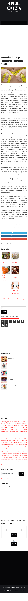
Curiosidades (23, 429)
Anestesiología (4, 455)
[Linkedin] (3, 325)
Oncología (9, 423)
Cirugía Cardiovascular (5, 461)
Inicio (15, 298)
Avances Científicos (7, 425)
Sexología (10, 453)
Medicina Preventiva (7, 243)
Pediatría (14, 433)
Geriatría (14, 453)
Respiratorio (3, 464)
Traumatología (4, 448)
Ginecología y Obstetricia (18, 427)
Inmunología (4, 442)
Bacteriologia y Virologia (14, 444)
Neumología (4, 429)
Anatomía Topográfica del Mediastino (17, 385)
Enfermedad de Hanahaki (14, 364)
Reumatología (4, 453)
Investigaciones (7, 422)
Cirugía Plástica (13, 461)
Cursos (25, 461)
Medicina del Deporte (9, 449)
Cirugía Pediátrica (14, 442)
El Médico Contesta (15, 587)
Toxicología (18, 459)
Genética (13, 435)
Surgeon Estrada (14, 588)
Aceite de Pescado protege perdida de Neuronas (4, 279)
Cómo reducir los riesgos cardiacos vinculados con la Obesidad (12, 60)
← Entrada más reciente (8, 298)
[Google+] (10, 321)
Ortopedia (8, 440)
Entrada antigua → (21, 298)
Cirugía (3, 423)
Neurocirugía (23, 444)
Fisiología (25, 446)
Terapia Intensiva (18, 449)
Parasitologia (15, 457)
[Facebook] (6, 321)
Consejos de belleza (20, 461)
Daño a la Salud (22, 423)
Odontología (9, 457)
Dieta (25, 435)
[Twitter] (3, 321)
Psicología (4, 427)
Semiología (7, 459)
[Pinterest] (14, 321)
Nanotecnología (23, 455)
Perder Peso (17, 446)
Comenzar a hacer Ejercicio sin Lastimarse (15, 292)
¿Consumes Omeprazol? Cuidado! (16, 371)
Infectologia (24, 436)
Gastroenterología (11, 438)
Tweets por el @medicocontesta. (9, 478)
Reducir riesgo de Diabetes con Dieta (15, 277)
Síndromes (13, 459)
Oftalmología (4, 444)
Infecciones (23, 431)
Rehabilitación (24, 451)
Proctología (24, 453)
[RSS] (6, 325)
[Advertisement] (14, 42)
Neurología (4, 431)
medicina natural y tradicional (14, 448)
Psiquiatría (19, 435)
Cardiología (4, 438)
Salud (14, 423)
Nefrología (3, 457)
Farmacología (14, 431)
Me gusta (14, 236)
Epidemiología (23, 440)
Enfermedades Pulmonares (8, 436)
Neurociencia (23, 442)
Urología (18, 436)
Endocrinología (5, 435)
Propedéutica (21, 457)
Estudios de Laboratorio (13, 455)
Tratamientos (5, 433)
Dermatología (23, 433)
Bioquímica (9, 451)
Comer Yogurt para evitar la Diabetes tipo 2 (15, 262)
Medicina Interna (20, 422)
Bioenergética (24, 459)
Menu (14, 23)
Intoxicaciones (20, 438)
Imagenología (16, 451)
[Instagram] (18, 321)
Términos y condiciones (20, 590)
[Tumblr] (22, 321)
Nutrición (14, 429)
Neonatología (15, 440)
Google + (15, 239)
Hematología (18, 453)
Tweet (14, 232)
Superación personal (9, 464)
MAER (8, 590)
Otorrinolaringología (6, 446)
